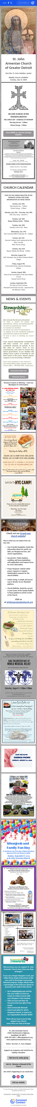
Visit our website (18, 1082)
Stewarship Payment (18, 377)
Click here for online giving (18, 1058)
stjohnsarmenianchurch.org (20, 602)
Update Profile (16, 1094)
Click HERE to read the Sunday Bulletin (18, 134)
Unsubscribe (7, 1094)
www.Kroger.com (18, 991)
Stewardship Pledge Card (18, 371)
